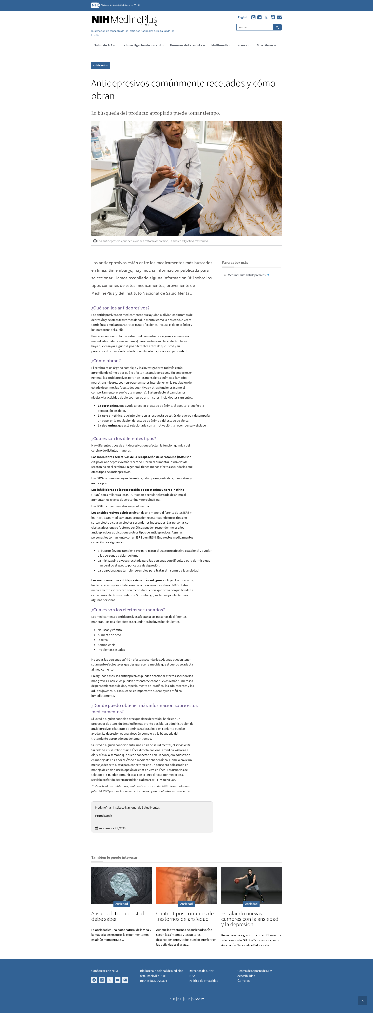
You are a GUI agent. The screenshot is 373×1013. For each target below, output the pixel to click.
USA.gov (198, 998)
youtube (272, 17)
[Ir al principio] (362, 1000)
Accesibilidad (246, 976)
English (243, 17)
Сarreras (243, 980)
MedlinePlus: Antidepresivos (247, 275)
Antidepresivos (100, 65)
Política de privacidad (203, 980)
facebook (258, 17)
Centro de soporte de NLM (254, 971)
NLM (172, 998)
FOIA (192, 976)
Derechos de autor (201, 971)
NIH (179, 998)
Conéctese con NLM (104, 971)
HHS (187, 998)
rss (252, 17)
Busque (277, 27)
